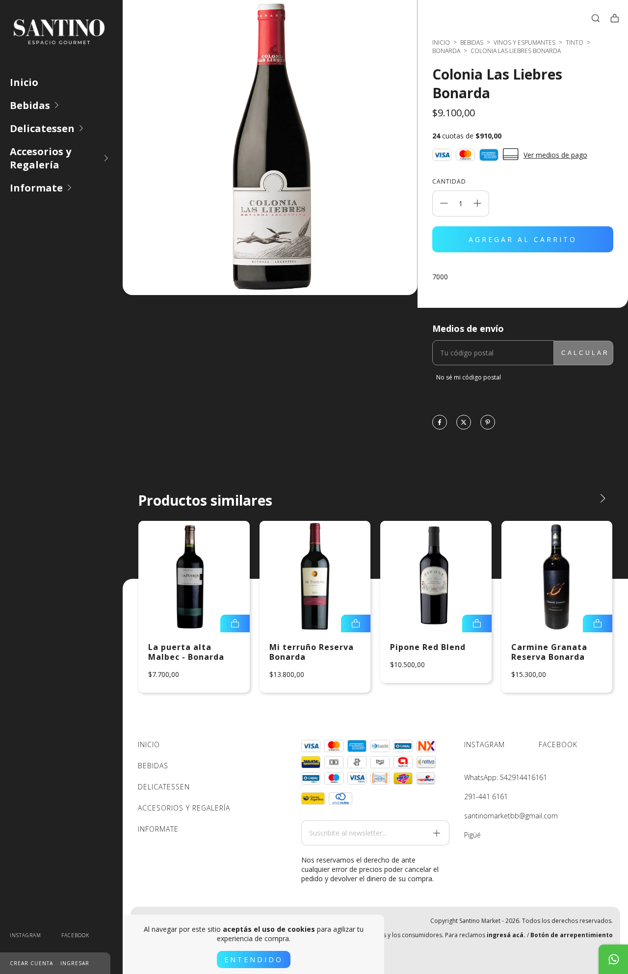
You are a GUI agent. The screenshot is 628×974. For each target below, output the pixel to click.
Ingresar (74, 963)
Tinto (574, 42)
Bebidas (30, 105)
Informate (36, 187)
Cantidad (449, 181)
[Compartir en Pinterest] (487, 423)
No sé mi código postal (468, 377)
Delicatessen (42, 128)
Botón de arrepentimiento (571, 935)
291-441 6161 (486, 796)
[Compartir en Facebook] (439, 423)
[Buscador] (596, 18)
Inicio (24, 82)
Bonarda (446, 51)
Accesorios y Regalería (40, 158)
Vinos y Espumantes (524, 42)
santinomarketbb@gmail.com (511, 815)
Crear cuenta (31, 963)
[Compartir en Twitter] (463, 423)
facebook (75, 935)
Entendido (253, 959)
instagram (25, 935)
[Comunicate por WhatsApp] (613, 959)
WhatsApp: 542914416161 (505, 777)
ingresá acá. (506, 935)
